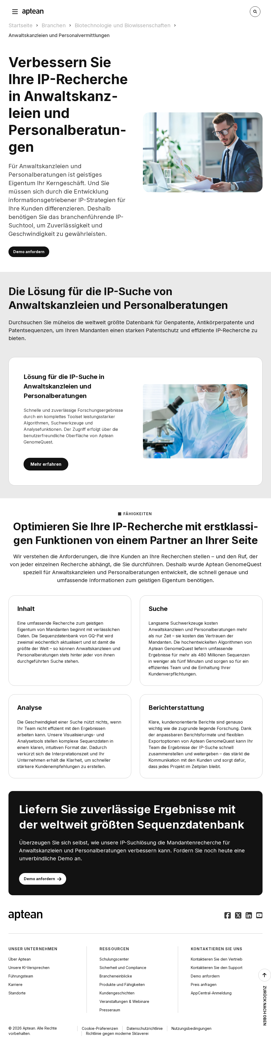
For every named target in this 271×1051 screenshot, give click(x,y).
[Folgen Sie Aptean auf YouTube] (259, 916)
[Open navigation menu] (15, 11)
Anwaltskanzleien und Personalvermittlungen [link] (59, 35)
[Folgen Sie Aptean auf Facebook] (227, 916)
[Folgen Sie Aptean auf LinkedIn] (249, 916)
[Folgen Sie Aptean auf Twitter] (238, 916)
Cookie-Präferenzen (100, 1028)
